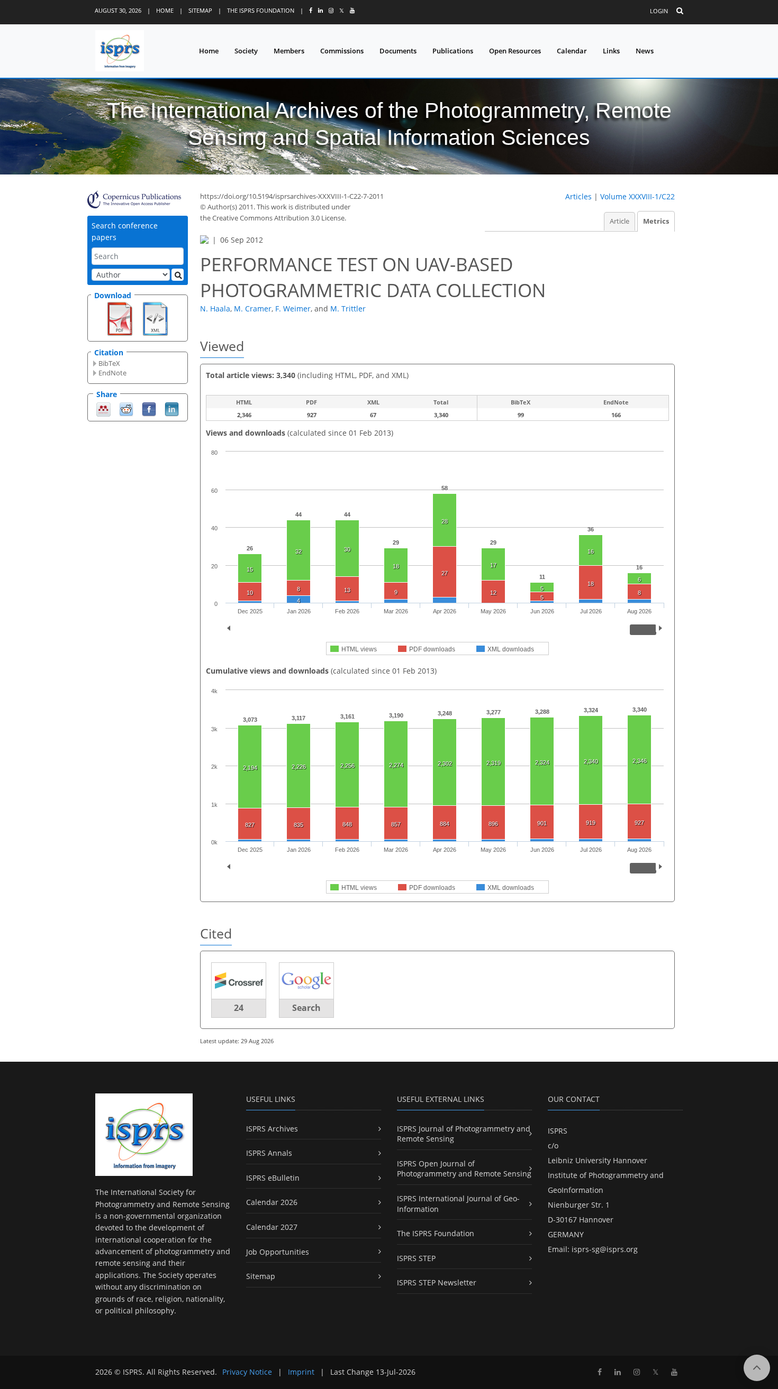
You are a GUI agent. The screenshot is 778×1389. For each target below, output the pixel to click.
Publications (452, 51)
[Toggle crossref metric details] (239, 980)
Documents (398, 51)
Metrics (656, 221)
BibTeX (109, 363)
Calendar (572, 51)
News (645, 51)
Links (611, 51)
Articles (578, 196)
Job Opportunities (277, 1252)
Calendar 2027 (271, 1227)
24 (238, 1008)
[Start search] (177, 275)
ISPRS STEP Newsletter (436, 1282)
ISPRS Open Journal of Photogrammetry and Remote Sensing (464, 1168)
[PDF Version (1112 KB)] (119, 318)
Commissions (342, 51)
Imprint (301, 1372)
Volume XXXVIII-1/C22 (637, 196)
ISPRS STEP (416, 1258)
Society (246, 51)
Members (289, 51)
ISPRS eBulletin (273, 1178)
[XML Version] (155, 318)
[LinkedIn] (172, 408)
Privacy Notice (247, 1372)
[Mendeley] (103, 408)
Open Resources (515, 51)
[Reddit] (126, 408)
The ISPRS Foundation (260, 10)
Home (165, 10)
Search (306, 1008)
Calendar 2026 (271, 1202)
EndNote (112, 373)
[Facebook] (149, 408)
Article (619, 221)
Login (659, 11)
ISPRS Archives (272, 1129)
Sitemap (200, 10)
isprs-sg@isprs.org (605, 1249)
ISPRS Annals (269, 1153)
